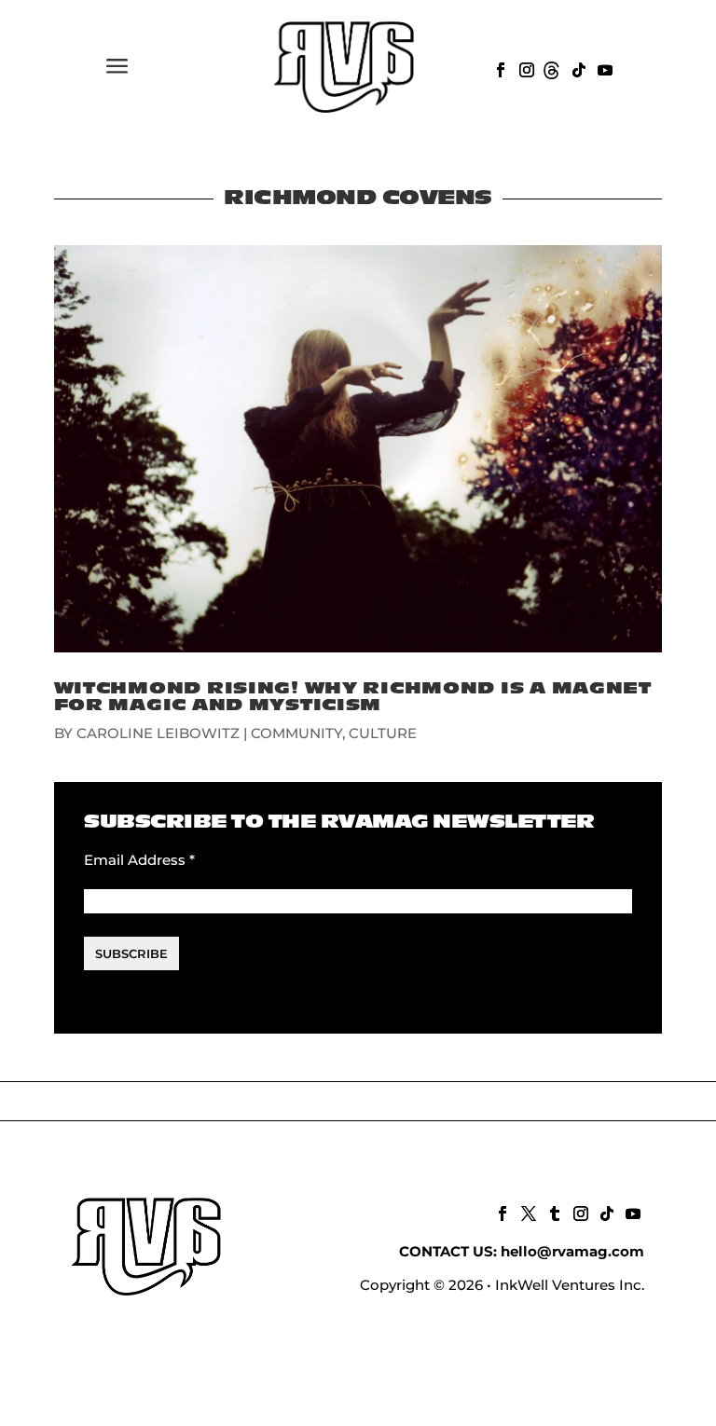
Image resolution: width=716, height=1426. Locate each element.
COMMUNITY (296, 733)
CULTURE (383, 733)
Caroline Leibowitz (158, 733)
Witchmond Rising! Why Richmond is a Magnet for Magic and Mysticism (353, 697)
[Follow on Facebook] (499, 68)
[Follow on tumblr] (553, 1212)
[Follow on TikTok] (577, 68)
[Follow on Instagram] (525, 68)
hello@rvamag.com (572, 1251)
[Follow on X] (527, 1212)
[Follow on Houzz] (551, 68)
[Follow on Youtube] (603, 68)
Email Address (139, 860)
